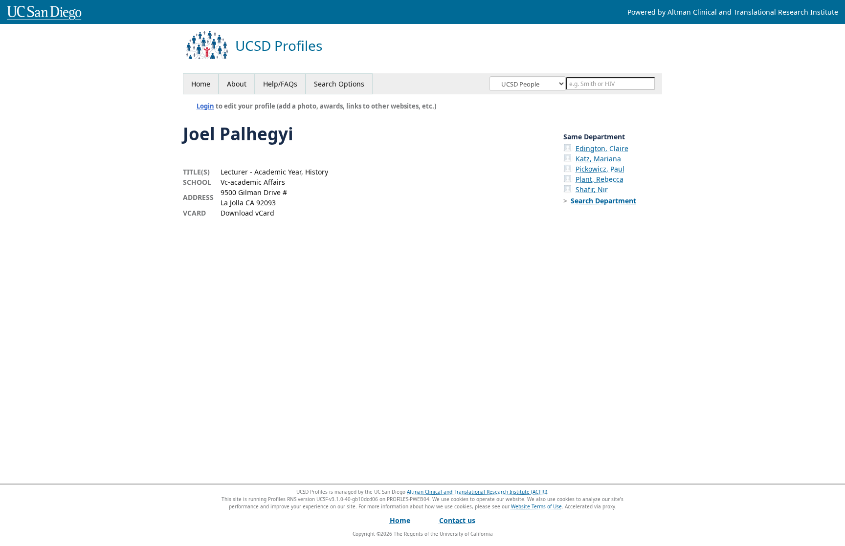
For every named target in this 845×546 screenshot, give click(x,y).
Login (205, 106)
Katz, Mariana (598, 158)
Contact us (457, 520)
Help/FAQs (280, 83)
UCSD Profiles (278, 45)
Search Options (339, 83)
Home (200, 83)
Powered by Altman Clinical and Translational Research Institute (732, 12)
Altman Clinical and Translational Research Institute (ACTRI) (477, 491)
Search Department (603, 200)
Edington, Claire (602, 148)
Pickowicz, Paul (600, 169)
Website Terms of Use (536, 506)
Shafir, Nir (592, 189)
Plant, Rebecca (599, 179)
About (236, 83)
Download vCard (247, 213)
